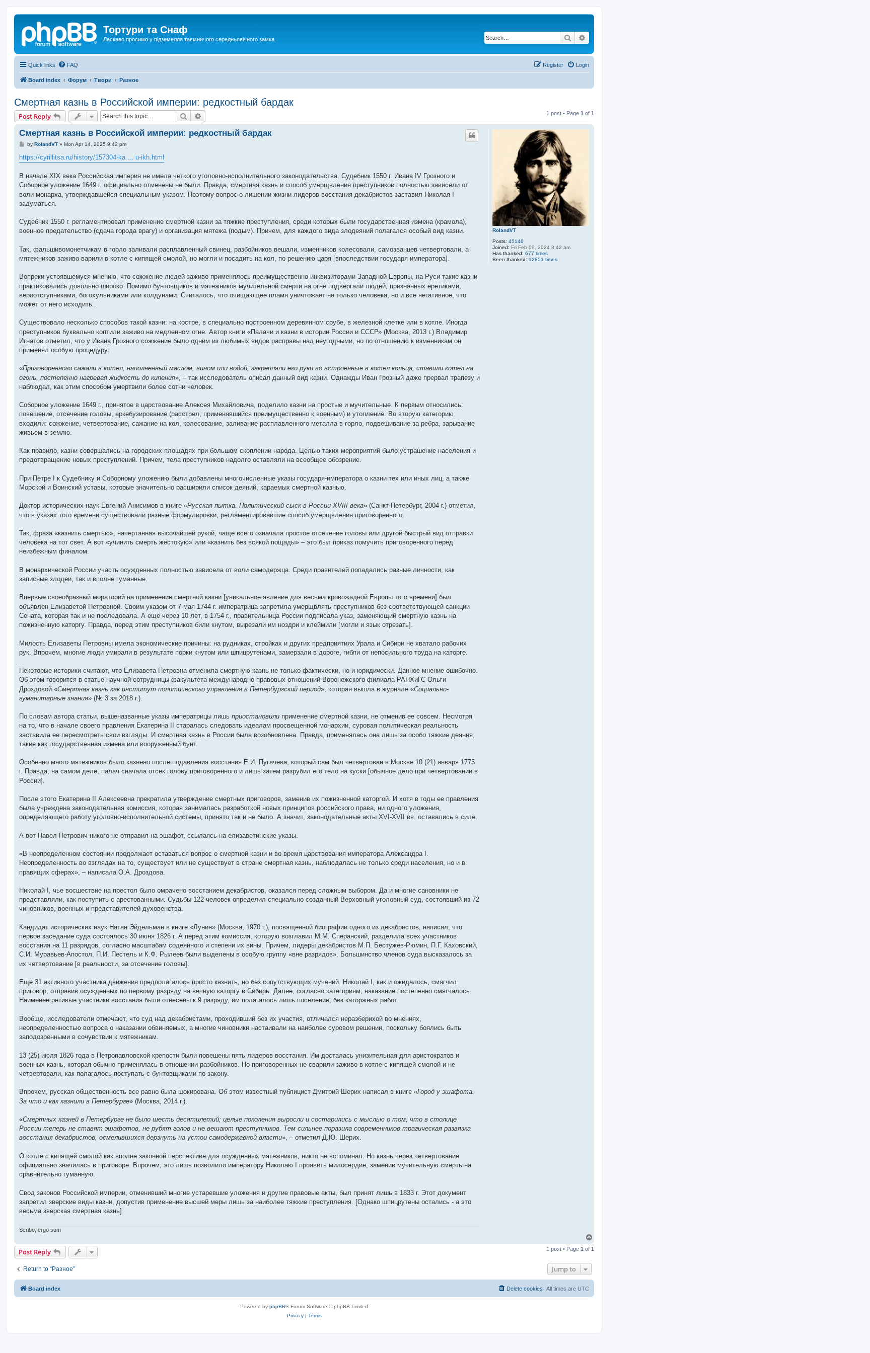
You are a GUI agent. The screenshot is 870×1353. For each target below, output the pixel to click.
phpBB (277, 1306)
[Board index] (60, 33)
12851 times (543, 259)
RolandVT (504, 230)
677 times (536, 253)
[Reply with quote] (471, 135)
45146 (516, 241)
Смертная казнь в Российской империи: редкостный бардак (154, 102)
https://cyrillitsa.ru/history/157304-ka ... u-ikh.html (91, 157)
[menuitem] (68, 65)
